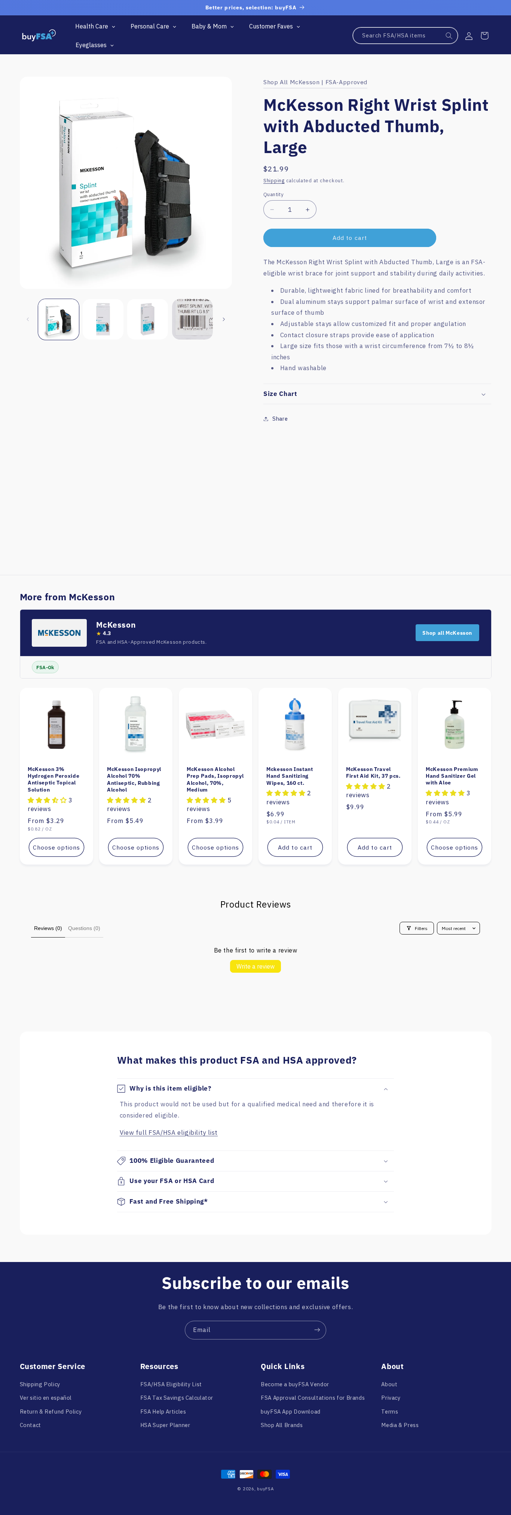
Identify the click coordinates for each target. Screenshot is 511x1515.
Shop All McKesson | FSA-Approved (315, 82)
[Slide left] (28, 319)
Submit (208, 1463)
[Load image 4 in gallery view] (192, 319)
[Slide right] (223, 319)
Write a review (255, 966)
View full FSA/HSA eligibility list (169, 1132)
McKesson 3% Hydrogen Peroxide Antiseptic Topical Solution (53, 779)
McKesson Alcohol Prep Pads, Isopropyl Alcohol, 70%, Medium (215, 779)
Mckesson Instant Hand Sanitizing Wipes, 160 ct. (289, 776)
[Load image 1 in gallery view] (58, 319)
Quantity (273, 194)
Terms (389, 1411)
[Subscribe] (317, 1330)
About (389, 1384)
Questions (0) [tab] (84, 928)
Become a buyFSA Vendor (295, 1384)
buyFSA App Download (291, 1411)
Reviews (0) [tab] (48, 928)
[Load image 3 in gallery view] (147, 319)
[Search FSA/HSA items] (449, 36)
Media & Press (400, 1425)
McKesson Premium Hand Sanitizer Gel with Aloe (452, 776)
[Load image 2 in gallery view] (103, 319)
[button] (484, 35)
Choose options (56, 847)
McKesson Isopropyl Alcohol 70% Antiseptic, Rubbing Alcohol (134, 779)
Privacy (390, 1398)
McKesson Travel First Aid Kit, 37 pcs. (373, 772)
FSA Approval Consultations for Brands (313, 1398)
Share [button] (280, 418)
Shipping (274, 180)
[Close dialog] (266, 1354)
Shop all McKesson (447, 633)
